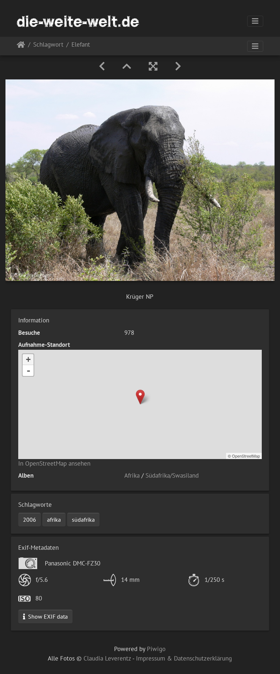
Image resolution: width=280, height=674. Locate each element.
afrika (54, 519)
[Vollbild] (153, 66)
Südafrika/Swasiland (172, 475)
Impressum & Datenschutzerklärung (184, 658)
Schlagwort (48, 45)
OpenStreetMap (246, 456)
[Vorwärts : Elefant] (178, 66)
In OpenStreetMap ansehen (54, 463)
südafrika (83, 519)
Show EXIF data (47, 616)
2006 (29, 519)
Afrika (132, 475)
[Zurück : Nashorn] (102, 66)
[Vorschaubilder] (127, 66)
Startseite (21, 46)
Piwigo (156, 649)
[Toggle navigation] (255, 21)
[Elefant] (140, 396)
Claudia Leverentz (107, 658)
